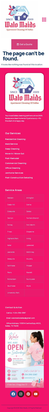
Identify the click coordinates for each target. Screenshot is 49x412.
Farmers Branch (32, 218)
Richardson (11, 279)
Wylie (28, 286)
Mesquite (11, 259)
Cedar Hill (11, 204)
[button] (44, 19)
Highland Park (12, 238)
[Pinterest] (28, 394)
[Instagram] (20, 394)
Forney (10, 225)
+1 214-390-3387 (19, 313)
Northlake (11, 266)
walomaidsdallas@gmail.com (23, 318)
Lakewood (30, 245)
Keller (9, 245)
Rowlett (29, 272)
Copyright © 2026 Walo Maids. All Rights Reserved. (24, 408)
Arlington (30, 198)
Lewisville (10, 252)
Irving (28, 238)
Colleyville (11, 211)
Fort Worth (30, 225)
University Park (13, 293)
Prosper (29, 266)
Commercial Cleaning (15, 163)
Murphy (29, 259)
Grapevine (30, 232)
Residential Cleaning (15, 139)
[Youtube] (35, 394)
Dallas (28, 211)
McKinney (30, 252)
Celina (28, 204)
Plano (9, 272)
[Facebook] (13, 394)
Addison (10, 198)
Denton (10, 218)
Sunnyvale (30, 279)
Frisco (9, 232)
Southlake (11, 286)
